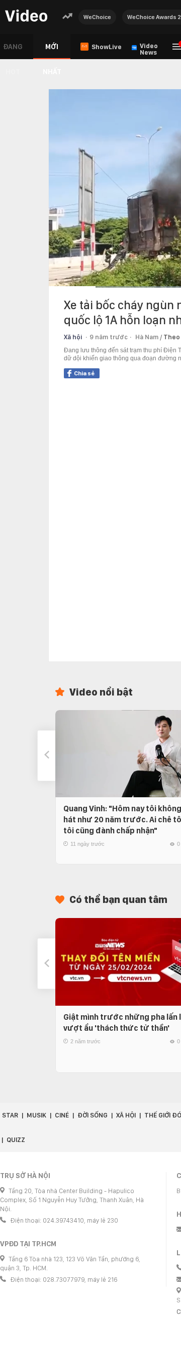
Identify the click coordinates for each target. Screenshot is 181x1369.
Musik (36, 1115)
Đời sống (92, 1115)
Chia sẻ (84, 373)
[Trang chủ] (26, 16)
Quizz (16, 1140)
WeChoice (97, 17)
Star (10, 1115)
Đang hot (13, 51)
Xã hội (73, 337)
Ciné (62, 1115)
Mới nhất (52, 51)
